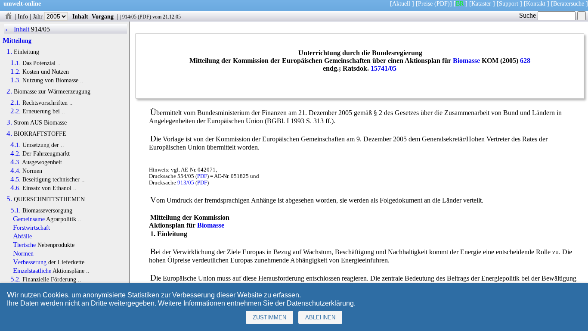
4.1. (15, 144)
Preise (425, 3)
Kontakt (535, 3)
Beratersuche (568, 3)
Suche (528, 15)
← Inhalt (16, 29)
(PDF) (442, 3)
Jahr (38, 16)
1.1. (15, 62)
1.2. (15, 71)
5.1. (15, 210)
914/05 (129, 16)
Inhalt (80, 16)
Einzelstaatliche (32, 270)
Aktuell (401, 3)
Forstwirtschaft (31, 227)
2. (9, 91)
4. (9, 133)
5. (9, 199)
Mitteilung (17, 40)
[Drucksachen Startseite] (8, 16)
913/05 (185, 183)
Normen (23, 253)
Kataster (481, 3)
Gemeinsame (29, 218)
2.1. (15, 102)
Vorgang (102, 16)
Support (508, 3)
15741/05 (383, 68)
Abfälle (22, 236)
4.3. (15, 162)
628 (525, 60)
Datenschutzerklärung (320, 303)
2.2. (15, 111)
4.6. (15, 187)
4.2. (15, 153)
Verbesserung (29, 262)
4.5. (15, 179)
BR (460, 3)
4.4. (15, 170)
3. (9, 122)
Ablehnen (320, 317)
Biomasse (466, 60)
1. (9, 51)
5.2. (15, 279)
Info (23, 16)
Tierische (24, 244)
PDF (144, 16)
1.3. (15, 80)
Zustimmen (269, 317)
